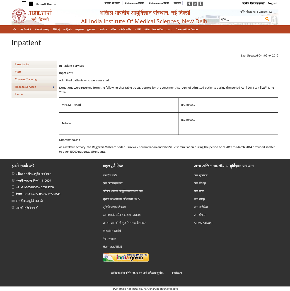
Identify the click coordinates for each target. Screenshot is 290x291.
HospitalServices (25, 87)
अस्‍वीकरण (177, 273)
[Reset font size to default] (195, 3)
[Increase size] (189, 3)
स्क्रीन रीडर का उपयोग (253, 3)
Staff (18, 72)
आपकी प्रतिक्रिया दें (27, 208)
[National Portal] (126, 257)
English (273, 3)
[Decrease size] (200, 3)
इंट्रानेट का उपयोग (113, 3)
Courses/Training (26, 79)
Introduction (22, 64)
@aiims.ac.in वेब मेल (159, 3)
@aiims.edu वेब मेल (134, 3)
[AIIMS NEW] (42, 16)
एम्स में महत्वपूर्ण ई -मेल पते (29, 201)
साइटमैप (177, 3)
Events (19, 94)
